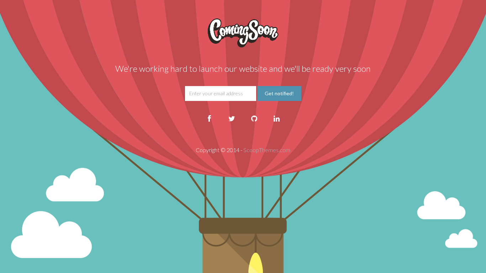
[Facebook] (209, 119)
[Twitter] (232, 119)
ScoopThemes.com (266, 149)
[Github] (254, 119)
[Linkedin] (277, 119)
